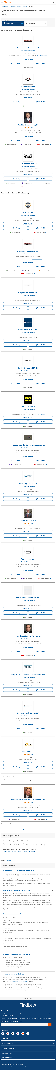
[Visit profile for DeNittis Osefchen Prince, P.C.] (28, 590)
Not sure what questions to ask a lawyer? (17, 954)
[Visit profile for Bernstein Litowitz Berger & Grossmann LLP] (28, 437)
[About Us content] (53, 1038)
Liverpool (14, 851)
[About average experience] (50, 144)
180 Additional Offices (40, 414)
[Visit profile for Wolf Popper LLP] (28, 551)
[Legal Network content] (53, 1057)
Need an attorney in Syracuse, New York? (16, 890)
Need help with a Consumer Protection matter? (18, 870)
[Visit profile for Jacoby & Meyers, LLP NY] (28, 360)
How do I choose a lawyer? (12, 914)
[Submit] (49, 1024)
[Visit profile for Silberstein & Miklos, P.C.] (28, 322)
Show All (3, 860)
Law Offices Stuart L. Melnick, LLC (28, 636)
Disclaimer (15, 1066)
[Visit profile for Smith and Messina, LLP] (28, 156)
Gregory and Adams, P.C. (28, 292)
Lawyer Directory (5, 6)
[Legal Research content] (53, 1053)
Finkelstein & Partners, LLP (28, 48)
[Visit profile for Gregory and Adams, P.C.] (28, 285)
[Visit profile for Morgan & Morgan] (28, 399)
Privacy (8, 1066)
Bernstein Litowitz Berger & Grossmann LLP (28, 445)
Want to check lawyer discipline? (14, 974)
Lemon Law (40, 844)
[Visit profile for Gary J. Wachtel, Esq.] (28, 513)
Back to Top (28, 998)
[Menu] (2, 2)
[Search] (53, 2)
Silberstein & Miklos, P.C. (28, 329)
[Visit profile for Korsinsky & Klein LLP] (28, 476)
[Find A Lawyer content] (53, 1043)
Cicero (25, 851)
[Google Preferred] (27, 1033)
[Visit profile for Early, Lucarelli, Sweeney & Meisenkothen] (28, 667)
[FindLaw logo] (8, 2)
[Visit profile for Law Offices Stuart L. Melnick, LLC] (28, 628)
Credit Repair (19, 844)
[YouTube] (7, 1033)
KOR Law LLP (28, 212)
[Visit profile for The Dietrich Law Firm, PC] (28, 117)
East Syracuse (6, 851)
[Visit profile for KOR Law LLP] (28, 205)
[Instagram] (17, 1033)
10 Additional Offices (42, 55)
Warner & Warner (28, 86)
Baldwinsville (32, 851)
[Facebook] (2, 1033)
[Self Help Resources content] (53, 1048)
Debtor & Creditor (30, 844)
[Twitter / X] (12, 1033)
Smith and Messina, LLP (28, 163)
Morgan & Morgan (28, 406)
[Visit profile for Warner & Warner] (28, 79)
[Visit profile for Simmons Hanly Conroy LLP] (28, 705)
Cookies (22, 1066)
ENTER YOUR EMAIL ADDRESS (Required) (11, 1021)
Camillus (20, 851)
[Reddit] (22, 1033)
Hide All (9, 860)
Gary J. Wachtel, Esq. (28, 520)
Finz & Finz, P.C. (28, 751)
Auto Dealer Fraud (8, 844)
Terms (2, 1066)
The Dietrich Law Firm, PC (28, 125)
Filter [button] (4, 14)
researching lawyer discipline (20, 981)
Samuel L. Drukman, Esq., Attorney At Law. (28, 799)
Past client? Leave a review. (28, 50)
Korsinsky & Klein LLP (28, 483)
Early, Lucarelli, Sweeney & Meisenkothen (28, 674)
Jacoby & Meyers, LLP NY (28, 368)
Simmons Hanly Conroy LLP (28, 713)
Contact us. (10, 1015)
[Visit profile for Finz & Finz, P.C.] (28, 744)
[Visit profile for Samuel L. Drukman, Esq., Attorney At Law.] (28, 792)
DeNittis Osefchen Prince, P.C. (28, 597)
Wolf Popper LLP (28, 559)
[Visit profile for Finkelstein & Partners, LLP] (28, 40)
